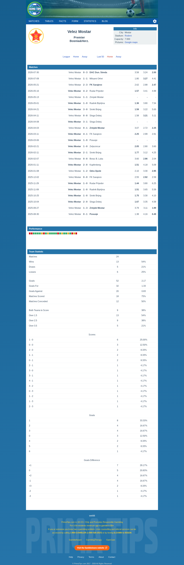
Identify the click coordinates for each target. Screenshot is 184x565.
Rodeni (128, 36)
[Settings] (155, 21)
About (101, 557)
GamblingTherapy (94, 540)
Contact (111, 557)
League (66, 57)
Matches (34, 21)
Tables (49, 21)
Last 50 (100, 57)
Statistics (90, 21)
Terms (91, 557)
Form (75, 21)
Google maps (131, 42)
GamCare (110, 540)
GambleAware (75, 540)
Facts (62, 21)
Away (84, 57)
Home (76, 57)
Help (71, 557)
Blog (105, 21)
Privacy (80, 557)
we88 (92, 515)
